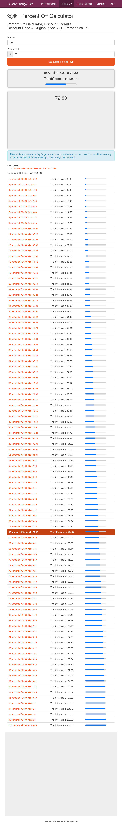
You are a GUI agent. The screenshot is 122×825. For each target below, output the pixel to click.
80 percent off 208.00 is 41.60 (23, 614)
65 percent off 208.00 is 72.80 (23, 532)
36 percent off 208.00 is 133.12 (23, 372)
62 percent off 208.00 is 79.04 (23, 515)
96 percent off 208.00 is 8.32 (22, 703)
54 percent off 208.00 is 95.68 (23, 471)
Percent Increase (84, 3)
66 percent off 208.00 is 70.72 (23, 537)
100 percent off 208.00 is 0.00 (23, 725)
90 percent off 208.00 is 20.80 (23, 670)
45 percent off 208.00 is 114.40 (23, 421)
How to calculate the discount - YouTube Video (35, 168)
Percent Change (49, 3)
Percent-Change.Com (20, 4)
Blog (112, 3)
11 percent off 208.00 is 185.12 (23, 234)
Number (11, 37)
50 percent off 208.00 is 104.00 (23, 449)
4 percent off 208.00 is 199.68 (23, 195)
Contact (100, 3)
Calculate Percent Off (61, 62)
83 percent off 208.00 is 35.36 (23, 631)
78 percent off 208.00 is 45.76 (23, 603)
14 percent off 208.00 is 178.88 (23, 250)
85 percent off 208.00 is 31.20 (23, 642)
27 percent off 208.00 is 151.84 (23, 322)
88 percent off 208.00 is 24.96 (23, 658)
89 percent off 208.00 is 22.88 (23, 664)
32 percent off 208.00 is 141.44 (23, 349)
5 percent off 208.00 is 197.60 (23, 200)
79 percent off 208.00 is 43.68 (23, 609)
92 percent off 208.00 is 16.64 (23, 681)
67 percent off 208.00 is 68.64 (23, 543)
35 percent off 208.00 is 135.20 (23, 366)
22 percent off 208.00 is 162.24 (23, 294)
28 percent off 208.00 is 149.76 (23, 327)
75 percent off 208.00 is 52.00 (23, 587)
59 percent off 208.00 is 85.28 (23, 498)
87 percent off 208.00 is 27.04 (23, 653)
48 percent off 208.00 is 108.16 (23, 438)
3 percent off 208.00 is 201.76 (23, 189)
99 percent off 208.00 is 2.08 (22, 719)
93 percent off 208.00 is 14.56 (23, 686)
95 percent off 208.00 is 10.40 (23, 697)
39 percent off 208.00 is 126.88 (23, 388)
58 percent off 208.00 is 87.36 (23, 493)
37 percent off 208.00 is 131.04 (23, 377)
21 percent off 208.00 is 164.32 (23, 289)
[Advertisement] (61, 127)
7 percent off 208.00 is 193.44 (23, 211)
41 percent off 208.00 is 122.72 (23, 399)
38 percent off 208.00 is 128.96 (23, 383)
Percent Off (66, 3)
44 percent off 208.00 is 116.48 (23, 416)
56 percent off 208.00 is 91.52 (23, 482)
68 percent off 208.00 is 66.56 (23, 548)
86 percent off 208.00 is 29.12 (23, 647)
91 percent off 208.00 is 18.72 (23, 675)
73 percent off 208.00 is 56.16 (23, 576)
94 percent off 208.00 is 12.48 (23, 692)
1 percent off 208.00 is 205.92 (23, 178)
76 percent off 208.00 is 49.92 (23, 592)
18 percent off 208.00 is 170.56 (23, 272)
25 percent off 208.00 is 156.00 (23, 311)
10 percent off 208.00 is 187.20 (23, 228)
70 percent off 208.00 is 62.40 (23, 559)
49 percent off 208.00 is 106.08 (23, 443)
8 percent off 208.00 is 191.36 (23, 217)
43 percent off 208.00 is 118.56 (23, 410)
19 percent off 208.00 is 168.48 (23, 278)
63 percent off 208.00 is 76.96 (23, 521)
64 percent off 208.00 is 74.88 (23, 526)
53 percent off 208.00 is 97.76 (23, 465)
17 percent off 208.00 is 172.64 (23, 267)
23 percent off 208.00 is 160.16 (23, 300)
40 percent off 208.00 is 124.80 (23, 394)
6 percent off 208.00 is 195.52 (23, 206)
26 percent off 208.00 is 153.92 (23, 316)
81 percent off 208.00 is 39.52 (23, 620)
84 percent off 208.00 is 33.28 (23, 636)
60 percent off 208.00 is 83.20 (23, 504)
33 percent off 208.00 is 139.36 (23, 355)
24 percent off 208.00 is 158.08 (23, 305)
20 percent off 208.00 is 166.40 (23, 283)
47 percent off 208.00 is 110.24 (23, 432)
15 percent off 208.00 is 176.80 (23, 256)
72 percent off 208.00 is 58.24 (23, 570)
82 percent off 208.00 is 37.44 (23, 625)
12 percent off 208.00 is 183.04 (23, 239)
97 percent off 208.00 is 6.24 (22, 708)
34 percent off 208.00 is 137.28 (23, 360)
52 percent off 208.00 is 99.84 (23, 460)
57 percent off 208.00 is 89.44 (23, 487)
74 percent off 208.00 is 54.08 (23, 581)
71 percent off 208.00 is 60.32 (23, 565)
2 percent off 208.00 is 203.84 (23, 184)
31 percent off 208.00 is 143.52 (23, 344)
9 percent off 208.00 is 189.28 (23, 223)
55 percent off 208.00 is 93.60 (23, 476)
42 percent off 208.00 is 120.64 (23, 405)
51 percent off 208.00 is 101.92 (23, 454)
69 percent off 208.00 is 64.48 (23, 554)
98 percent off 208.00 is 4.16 (22, 714)
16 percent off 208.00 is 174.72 (23, 261)
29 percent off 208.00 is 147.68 (23, 333)
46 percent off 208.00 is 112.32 (23, 427)
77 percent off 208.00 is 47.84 (23, 598)
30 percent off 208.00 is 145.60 (23, 338)
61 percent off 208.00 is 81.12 (23, 509)
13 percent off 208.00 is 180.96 (23, 245)
